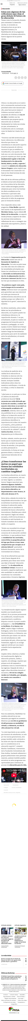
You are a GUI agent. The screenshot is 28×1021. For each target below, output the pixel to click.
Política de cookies (22, 1000)
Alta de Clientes (21, 996)
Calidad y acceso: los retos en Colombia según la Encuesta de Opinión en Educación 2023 (7, 939)
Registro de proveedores (10, 998)
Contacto (5, 994)
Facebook (15, 77)
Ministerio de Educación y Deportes (12, 792)
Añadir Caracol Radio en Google (13, 83)
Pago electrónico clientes (9, 996)
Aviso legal (20, 998)
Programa (12, 4)
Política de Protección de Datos (8, 1000)
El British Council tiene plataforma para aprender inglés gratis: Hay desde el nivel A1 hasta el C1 (11, 978)
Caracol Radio (5, 4)
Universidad (15, 785)
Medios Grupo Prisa (14, 1013)
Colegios (6, 787)
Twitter (19, 77)
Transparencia (21, 1002)
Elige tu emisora (22, 4)
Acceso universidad (16, 787)
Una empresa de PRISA (14, 1009)
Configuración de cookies (9, 1002)
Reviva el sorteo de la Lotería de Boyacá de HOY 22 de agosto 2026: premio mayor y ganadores (11, 960)
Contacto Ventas (14, 994)
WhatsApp (25, 77)
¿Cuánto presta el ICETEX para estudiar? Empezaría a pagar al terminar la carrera (20, 939)
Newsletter (22, 994)
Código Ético (14, 1004)
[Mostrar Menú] (1, 4)
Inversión (6, 790)
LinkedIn (22, 77)
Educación (6, 9)
